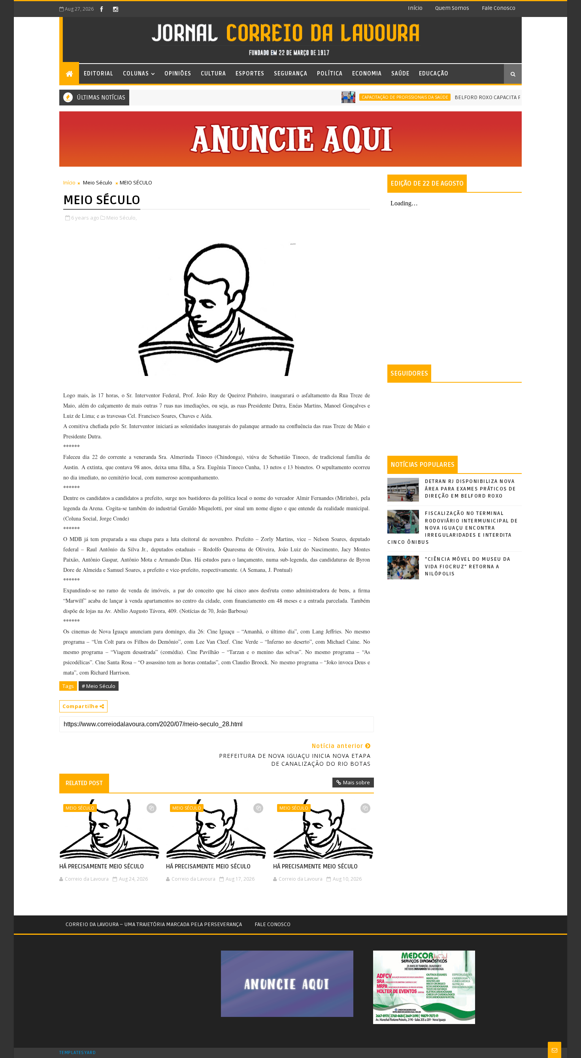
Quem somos (452, 8)
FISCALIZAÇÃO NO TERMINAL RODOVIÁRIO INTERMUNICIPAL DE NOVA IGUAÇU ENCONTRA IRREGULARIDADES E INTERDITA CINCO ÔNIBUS (452, 527)
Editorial (98, 73)
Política (330, 73)
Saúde (400, 73)
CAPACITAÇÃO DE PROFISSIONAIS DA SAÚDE (387, 97)
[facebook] (102, 9)
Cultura (213, 73)
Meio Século (97, 182)
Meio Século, (121, 217)
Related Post (84, 783)
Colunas (136, 73)
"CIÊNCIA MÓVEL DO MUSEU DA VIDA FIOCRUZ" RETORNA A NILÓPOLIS (467, 566)
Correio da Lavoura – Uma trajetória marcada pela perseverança (154, 924)
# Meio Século (98, 686)
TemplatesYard (77, 1053)
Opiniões (177, 73)
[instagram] (115, 9)
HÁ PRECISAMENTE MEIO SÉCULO (101, 866)
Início (415, 8)
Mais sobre (356, 782)
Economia (367, 73)
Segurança (290, 73)
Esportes (250, 73)
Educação (434, 73)
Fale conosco (498, 8)
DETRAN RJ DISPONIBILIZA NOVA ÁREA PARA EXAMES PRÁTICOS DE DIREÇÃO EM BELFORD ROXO (470, 488)
